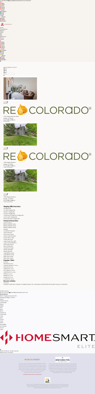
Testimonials (3, 314)
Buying (1, 30)
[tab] (47, 69)
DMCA (1, 322)
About (1, 38)
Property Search (4, 301)
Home (1, 316)
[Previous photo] (5, 98)
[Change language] (1, 2)
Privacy (2, 319)
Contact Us (3, 312)
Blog (1, 35)
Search (1, 27)
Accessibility (3, 324)
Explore (2, 299)
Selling (1, 32)
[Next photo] (90, 98)
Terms (1, 321)
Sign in (4, 21)
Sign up (1, 21)
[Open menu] (0, 61)
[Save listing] (7, 101)
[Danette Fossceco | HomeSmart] (47, 347)
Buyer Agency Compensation (35, 374)
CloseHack (10, 352)
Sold (1, 33)
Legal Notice (26, 374)
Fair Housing (3, 326)
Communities (3, 29)
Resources (2, 36)
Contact (2, 39)
